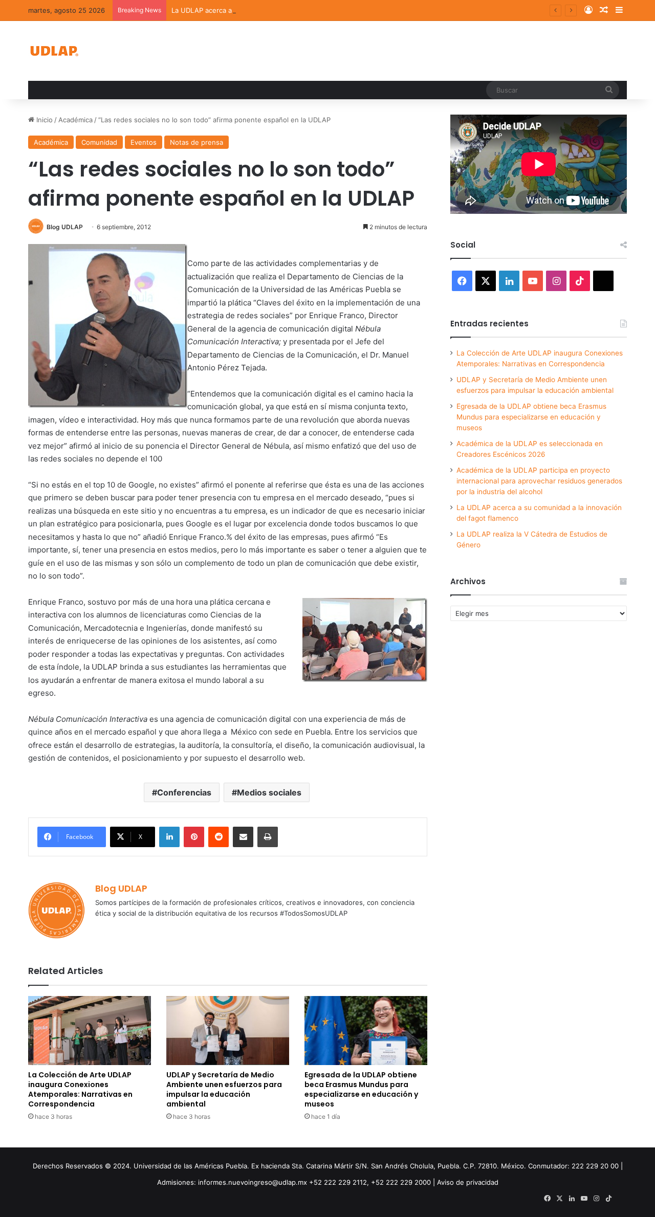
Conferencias (184, 792)
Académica (75, 120)
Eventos (143, 142)
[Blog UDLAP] (53, 50)
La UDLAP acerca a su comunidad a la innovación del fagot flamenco (280, 10)
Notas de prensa (196, 142)
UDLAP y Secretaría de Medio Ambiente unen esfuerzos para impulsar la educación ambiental (224, 1089)
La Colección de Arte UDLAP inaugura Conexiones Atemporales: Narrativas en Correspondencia (80, 1089)
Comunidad (99, 142)
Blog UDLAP (65, 227)
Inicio (43, 120)
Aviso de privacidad (467, 1182)
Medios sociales (269, 792)
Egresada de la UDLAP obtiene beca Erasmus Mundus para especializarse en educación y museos (361, 1089)
